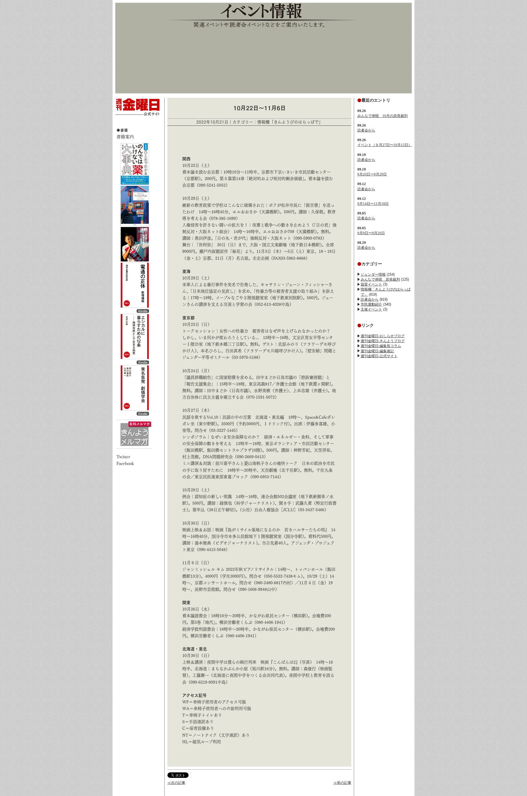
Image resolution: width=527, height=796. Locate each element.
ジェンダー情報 (373, 274)
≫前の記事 (342, 783)
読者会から (366, 130)
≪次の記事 (176, 783)
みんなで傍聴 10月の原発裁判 (382, 116)
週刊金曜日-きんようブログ (383, 341)
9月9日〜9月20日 (371, 233)
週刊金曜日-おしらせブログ (383, 336)
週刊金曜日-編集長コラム (381, 346)
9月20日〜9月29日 (372, 174)
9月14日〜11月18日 (373, 204)
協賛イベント (371, 284)
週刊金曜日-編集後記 (377, 351)
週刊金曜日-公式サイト (379, 356)
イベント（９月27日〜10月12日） (384, 145)
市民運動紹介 (371, 304)
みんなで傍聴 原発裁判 (380, 279)
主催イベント (371, 309)
